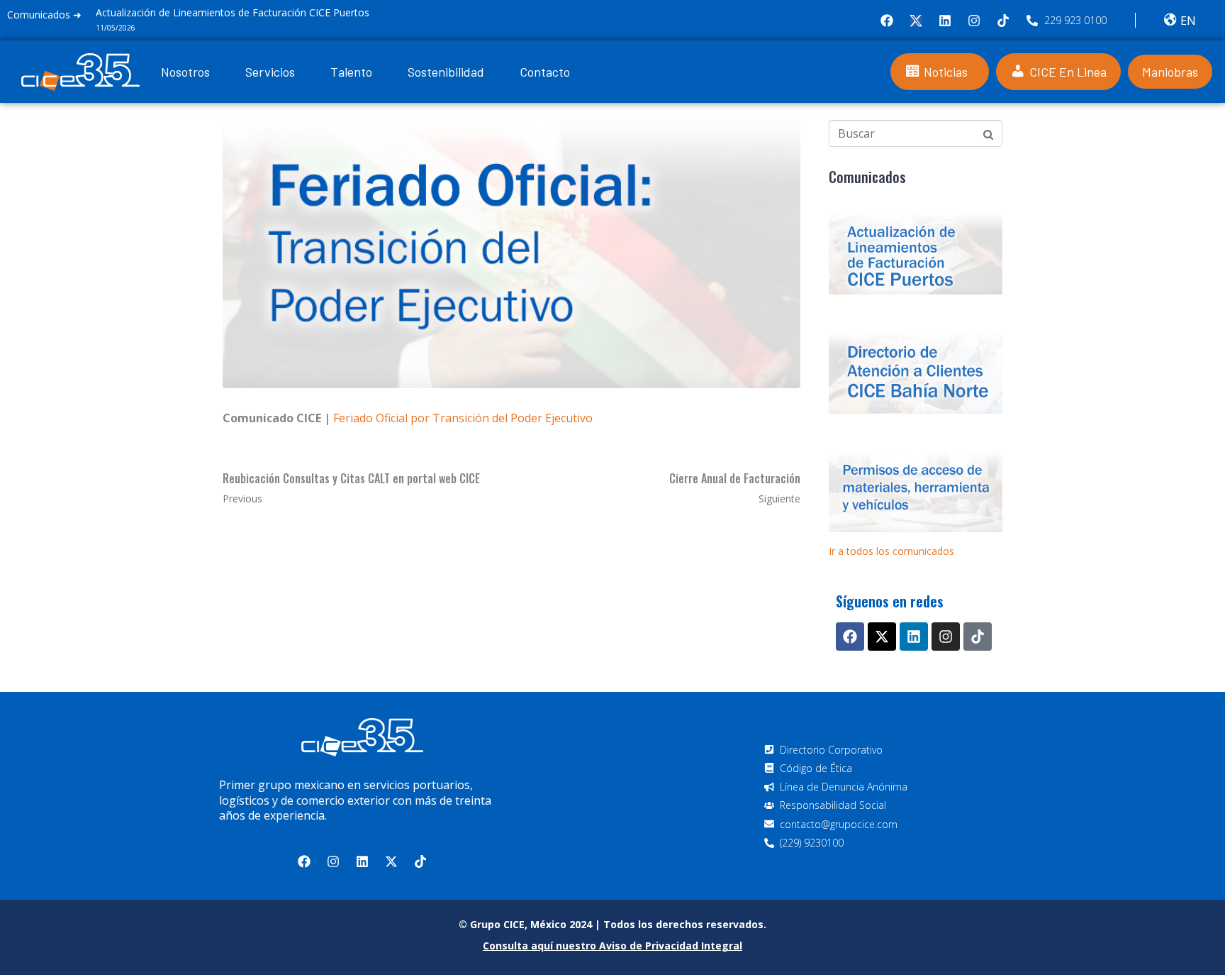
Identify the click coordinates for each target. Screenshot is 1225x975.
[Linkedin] (945, 20)
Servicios (270, 71)
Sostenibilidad (446, 71)
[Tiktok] (1003, 20)
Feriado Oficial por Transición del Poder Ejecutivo (463, 418)
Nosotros (185, 71)
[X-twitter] (882, 636)
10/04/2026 (140, 28)
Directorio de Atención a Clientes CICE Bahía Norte (237, 12)
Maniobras (1170, 71)
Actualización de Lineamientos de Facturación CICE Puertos (916, 254)
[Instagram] (974, 20)
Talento (351, 71)
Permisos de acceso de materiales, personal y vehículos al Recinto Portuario (916, 491)
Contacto (545, 71)
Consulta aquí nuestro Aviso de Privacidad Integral (612, 945)
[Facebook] (887, 20)
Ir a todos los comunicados (891, 551)
